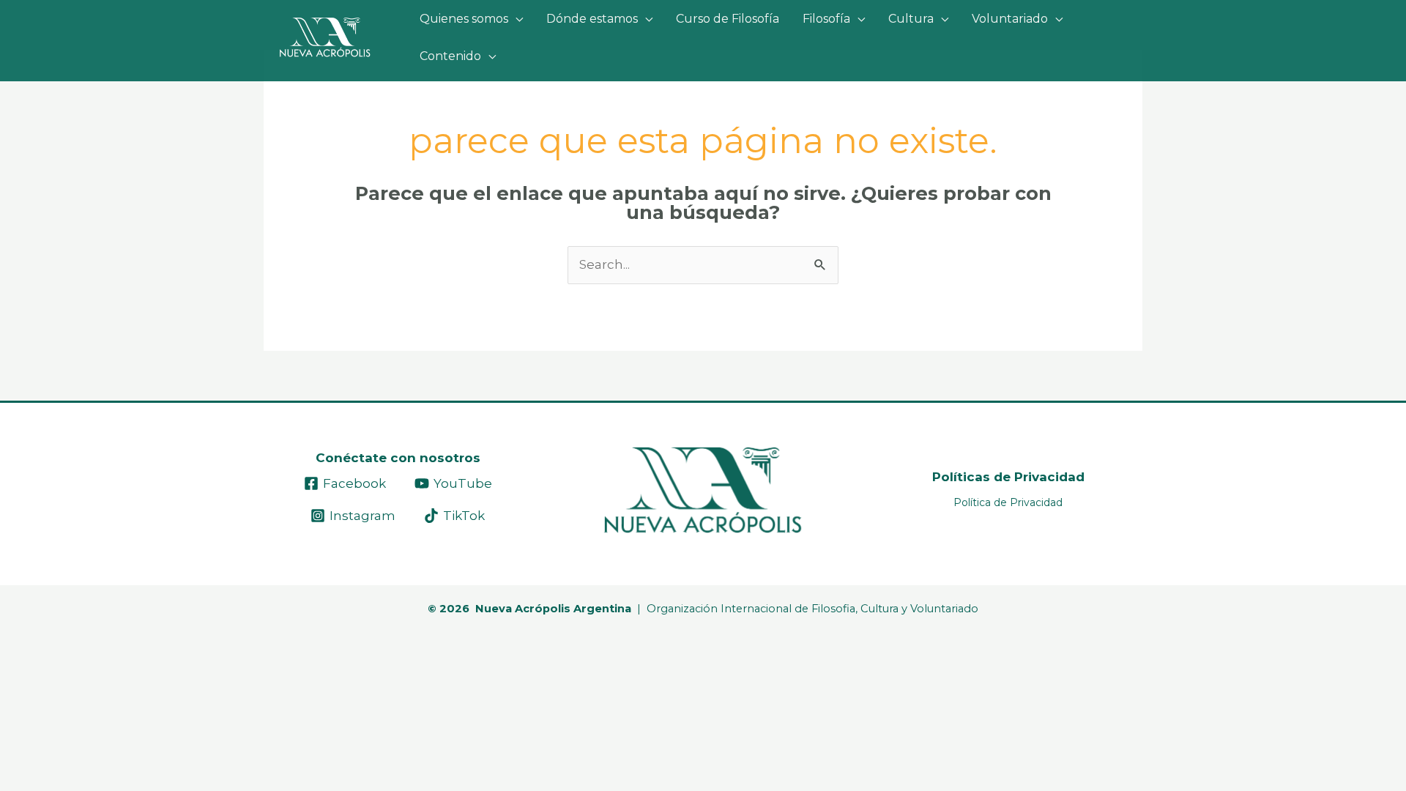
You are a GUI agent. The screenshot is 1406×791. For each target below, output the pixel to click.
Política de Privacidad (1008, 502)
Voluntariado (1010, 19)
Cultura (911, 19)
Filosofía (826, 19)
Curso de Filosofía (727, 19)
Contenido (450, 56)
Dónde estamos (592, 19)
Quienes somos (464, 19)
